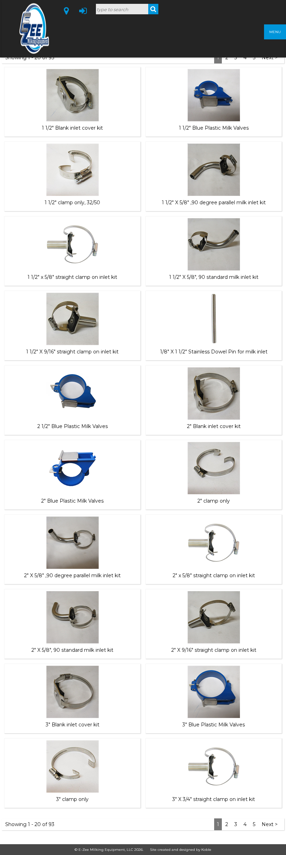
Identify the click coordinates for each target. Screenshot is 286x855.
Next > (270, 824)
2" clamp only (213, 501)
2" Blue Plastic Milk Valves (72, 501)
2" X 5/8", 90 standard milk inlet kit (72, 650)
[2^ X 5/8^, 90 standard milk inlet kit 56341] (72, 617)
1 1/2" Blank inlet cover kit (72, 128)
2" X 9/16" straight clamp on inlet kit (213, 650)
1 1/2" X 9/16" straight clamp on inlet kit (72, 352)
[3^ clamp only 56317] (72, 766)
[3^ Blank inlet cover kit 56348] (72, 692)
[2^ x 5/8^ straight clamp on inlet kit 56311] (214, 543)
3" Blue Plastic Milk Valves (213, 725)
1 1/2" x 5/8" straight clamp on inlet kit (72, 277)
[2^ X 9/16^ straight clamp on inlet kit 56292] (214, 617)
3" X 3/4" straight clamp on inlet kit (213, 799)
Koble (206, 849)
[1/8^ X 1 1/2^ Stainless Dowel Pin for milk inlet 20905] (214, 319)
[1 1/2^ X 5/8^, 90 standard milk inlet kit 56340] (214, 244)
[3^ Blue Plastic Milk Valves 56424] (214, 692)
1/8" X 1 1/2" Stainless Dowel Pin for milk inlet (214, 352)
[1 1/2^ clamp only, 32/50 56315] (72, 170)
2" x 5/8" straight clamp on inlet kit (214, 575)
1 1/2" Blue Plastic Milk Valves (214, 128)
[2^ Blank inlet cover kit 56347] (214, 393)
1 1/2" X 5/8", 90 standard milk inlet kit (213, 277)
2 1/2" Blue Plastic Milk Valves (72, 426)
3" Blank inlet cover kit (72, 725)
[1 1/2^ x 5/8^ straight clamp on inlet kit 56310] (72, 244)
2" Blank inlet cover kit (214, 426)
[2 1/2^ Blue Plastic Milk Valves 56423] (72, 393)
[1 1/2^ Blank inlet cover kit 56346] (72, 95)
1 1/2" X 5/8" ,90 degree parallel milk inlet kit (214, 202)
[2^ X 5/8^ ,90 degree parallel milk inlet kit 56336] (72, 543)
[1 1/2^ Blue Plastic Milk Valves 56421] (214, 95)
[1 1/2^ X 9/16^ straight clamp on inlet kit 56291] (72, 319)
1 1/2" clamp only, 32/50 (72, 202)
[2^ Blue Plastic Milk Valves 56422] (72, 468)
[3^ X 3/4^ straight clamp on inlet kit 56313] (214, 766)
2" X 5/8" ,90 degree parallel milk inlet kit (72, 575)
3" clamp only (72, 799)
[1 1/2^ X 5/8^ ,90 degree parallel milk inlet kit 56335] (214, 170)
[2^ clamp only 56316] (214, 468)
